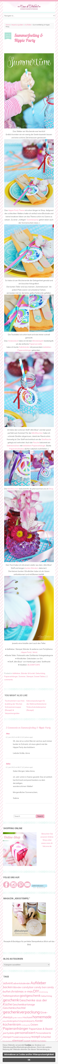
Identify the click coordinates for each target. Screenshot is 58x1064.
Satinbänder (24, 347)
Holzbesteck (13, 341)
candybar (28, 987)
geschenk (11, 1000)
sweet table (30, 1040)
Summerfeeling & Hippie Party (28, 38)
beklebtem (27, 446)
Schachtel (45, 1036)
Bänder (17, 987)
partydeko (9, 1033)
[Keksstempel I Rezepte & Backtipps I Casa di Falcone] (29, 935)
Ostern (34, 1024)
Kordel (38, 1020)
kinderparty (29, 1021)
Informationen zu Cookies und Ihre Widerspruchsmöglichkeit (29, 1054)
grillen (15, 1018)
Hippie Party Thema (16, 210)
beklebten (47, 347)
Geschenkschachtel (14, 1007)
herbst (20, 1018)
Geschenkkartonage (23, 1004)
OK (29, 1060)
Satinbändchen (13, 446)
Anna (8, 733)
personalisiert (25, 1033)
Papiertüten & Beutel (40, 1028)
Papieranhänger (24, 350)
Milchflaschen (37, 433)
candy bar (40, 987)
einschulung (43, 992)
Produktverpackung (21, 1037)
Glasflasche (46, 439)
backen (8, 987)
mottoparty (25, 1025)
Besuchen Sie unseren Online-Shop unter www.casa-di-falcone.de (47, 840)
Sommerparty (32, 220)
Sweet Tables (39, 676)
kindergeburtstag (15, 1021)
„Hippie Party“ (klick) (29, 652)
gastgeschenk (30, 995)
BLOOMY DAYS (34, 665)
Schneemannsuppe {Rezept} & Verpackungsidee (13, 710)
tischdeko (41, 1041)
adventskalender (21, 983)
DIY (36, 991)
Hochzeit (27, 1017)
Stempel (29, 676)
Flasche (36, 442)
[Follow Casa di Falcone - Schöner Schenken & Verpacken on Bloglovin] (39, 887)
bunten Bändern (31, 568)
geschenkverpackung (21, 1011)
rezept (35, 1037)
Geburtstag (40, 673)
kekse (5, 1021)
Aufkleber (28, 25)
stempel (17, 1041)
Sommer (22, 676)
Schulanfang (7, 1041)
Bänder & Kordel (28, 673)
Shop (51, 489)
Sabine (8, 764)
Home (8, 25)
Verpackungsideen (17, 25)
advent (8, 983)
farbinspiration (11, 995)
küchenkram (12, 1024)
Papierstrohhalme (16, 449)
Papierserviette (35, 344)
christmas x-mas (22, 991)
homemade (42, 1016)
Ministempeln (38, 341)
